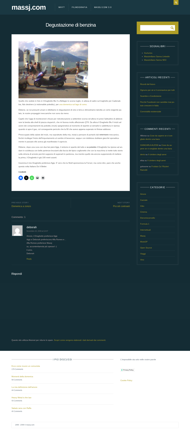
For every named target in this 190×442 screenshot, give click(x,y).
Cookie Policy (126, 380)
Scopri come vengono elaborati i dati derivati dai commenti (79, 340)
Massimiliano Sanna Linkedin (157, 56)
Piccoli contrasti (121, 206)
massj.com (29, 7)
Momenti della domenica (22, 376)
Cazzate (143, 200)
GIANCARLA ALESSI (149, 145)
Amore (143, 194)
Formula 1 (144, 224)
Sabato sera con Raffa (21, 408)
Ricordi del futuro (147, 84)
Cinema (143, 212)
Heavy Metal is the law (21, 397)
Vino (142, 260)
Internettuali (145, 230)
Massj (142, 236)
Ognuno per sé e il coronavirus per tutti (157, 90)
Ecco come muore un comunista (26, 366)
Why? (61, 7)
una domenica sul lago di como (73, 104)
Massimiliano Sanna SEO (155, 60)
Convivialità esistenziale (150, 111)
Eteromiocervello (147, 218)
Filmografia (79, 7)
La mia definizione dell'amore (24, 387)
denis (142, 154)
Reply (29, 259)
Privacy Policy (128, 370)
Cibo (142, 206)
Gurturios (148, 53)
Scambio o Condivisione (150, 96)
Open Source (146, 248)
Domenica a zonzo (21, 206)
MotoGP (143, 242)
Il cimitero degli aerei (157, 154)
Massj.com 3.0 (103, 7)
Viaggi (143, 254)
